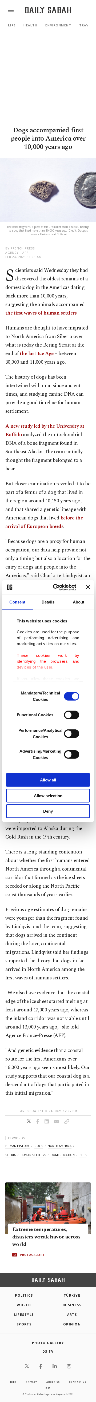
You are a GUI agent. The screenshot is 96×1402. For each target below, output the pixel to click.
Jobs (13, 1381)
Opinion (72, 1324)
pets (82, 1155)
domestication (63, 1155)
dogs (38, 1146)
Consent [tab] (17, 602)
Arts (72, 1314)
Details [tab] (48, 602)
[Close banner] (88, 587)
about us (53, 1381)
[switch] (71, 715)
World (24, 1305)
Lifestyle (24, 1314)
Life (11, 25)
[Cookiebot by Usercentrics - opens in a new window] (56, 587)
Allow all (48, 780)
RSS (48, 1388)
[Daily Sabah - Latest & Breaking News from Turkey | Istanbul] (48, 10)
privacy (31, 1381)
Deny (48, 811)
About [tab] (79, 602)
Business (72, 1305)
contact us (77, 1381)
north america (59, 1146)
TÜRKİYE (72, 1295)
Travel (86, 25)
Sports (24, 1324)
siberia (10, 1155)
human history (17, 1146)
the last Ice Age (37, 354)
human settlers (33, 1155)
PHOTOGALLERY (32, 1255)
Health (30, 25)
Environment (58, 25)
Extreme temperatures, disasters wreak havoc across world (46, 1237)
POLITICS (24, 1295)
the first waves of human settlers (41, 313)
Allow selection (48, 795)
